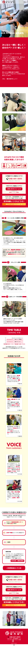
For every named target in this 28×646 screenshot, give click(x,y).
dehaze (24, 2)
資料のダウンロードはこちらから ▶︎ (14, 605)
